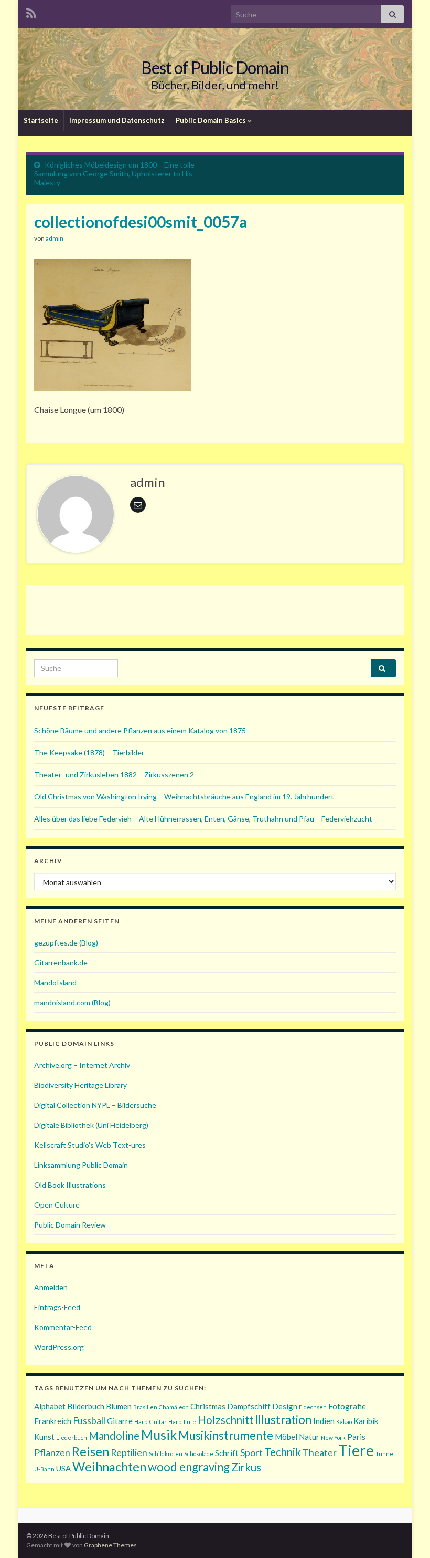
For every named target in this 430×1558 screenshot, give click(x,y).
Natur (309, 1436)
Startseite (41, 120)
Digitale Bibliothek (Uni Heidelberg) (91, 1124)
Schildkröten (165, 1453)
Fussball (89, 1420)
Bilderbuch (85, 1406)
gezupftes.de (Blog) (66, 942)
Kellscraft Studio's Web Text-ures (90, 1144)
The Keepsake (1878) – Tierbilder (89, 752)
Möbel (286, 1436)
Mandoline (114, 1435)
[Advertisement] (215, 608)
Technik (282, 1452)
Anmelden (51, 1287)
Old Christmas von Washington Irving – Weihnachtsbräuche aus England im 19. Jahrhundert (184, 796)
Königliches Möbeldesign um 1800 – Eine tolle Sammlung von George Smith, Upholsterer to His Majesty (114, 173)
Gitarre (120, 1421)
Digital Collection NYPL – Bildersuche (95, 1104)
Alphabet (50, 1406)
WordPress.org (59, 1347)
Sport (251, 1452)
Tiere (356, 1450)
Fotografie (347, 1406)
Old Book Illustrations (70, 1184)
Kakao (344, 1421)
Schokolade (198, 1453)
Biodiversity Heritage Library (80, 1085)
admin (54, 238)
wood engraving (189, 1467)
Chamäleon (174, 1407)
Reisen (90, 1451)
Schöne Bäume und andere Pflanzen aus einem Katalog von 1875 (140, 730)
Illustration (283, 1419)
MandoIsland (55, 982)
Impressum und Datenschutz (117, 120)
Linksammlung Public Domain (81, 1164)
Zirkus (246, 1467)
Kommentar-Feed (63, 1327)
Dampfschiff (249, 1406)
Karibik (365, 1421)
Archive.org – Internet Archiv (82, 1065)
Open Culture (57, 1204)
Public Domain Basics (212, 120)
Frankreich (52, 1421)
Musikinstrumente (225, 1435)
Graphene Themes (110, 1545)
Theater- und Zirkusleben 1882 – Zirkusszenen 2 (114, 774)
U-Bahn (44, 1469)
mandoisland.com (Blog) (72, 1002)
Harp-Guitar (150, 1421)
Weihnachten (109, 1466)
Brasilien (145, 1407)
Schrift (227, 1453)
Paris (356, 1436)
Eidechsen (313, 1407)
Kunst (44, 1436)
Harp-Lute (182, 1421)
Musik (159, 1434)
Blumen (119, 1406)
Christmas (207, 1406)
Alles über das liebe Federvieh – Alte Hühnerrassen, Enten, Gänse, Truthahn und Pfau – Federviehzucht (203, 818)
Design (284, 1406)
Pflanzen (52, 1452)
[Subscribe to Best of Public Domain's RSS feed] (31, 11)
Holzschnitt (225, 1420)
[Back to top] (406, 1534)
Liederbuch (71, 1437)
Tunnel (385, 1453)
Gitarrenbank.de (61, 962)
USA (63, 1468)
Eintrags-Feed (57, 1307)
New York (333, 1437)
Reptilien (129, 1452)
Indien (324, 1421)
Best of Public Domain (215, 67)
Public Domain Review (70, 1224)
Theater (320, 1452)
